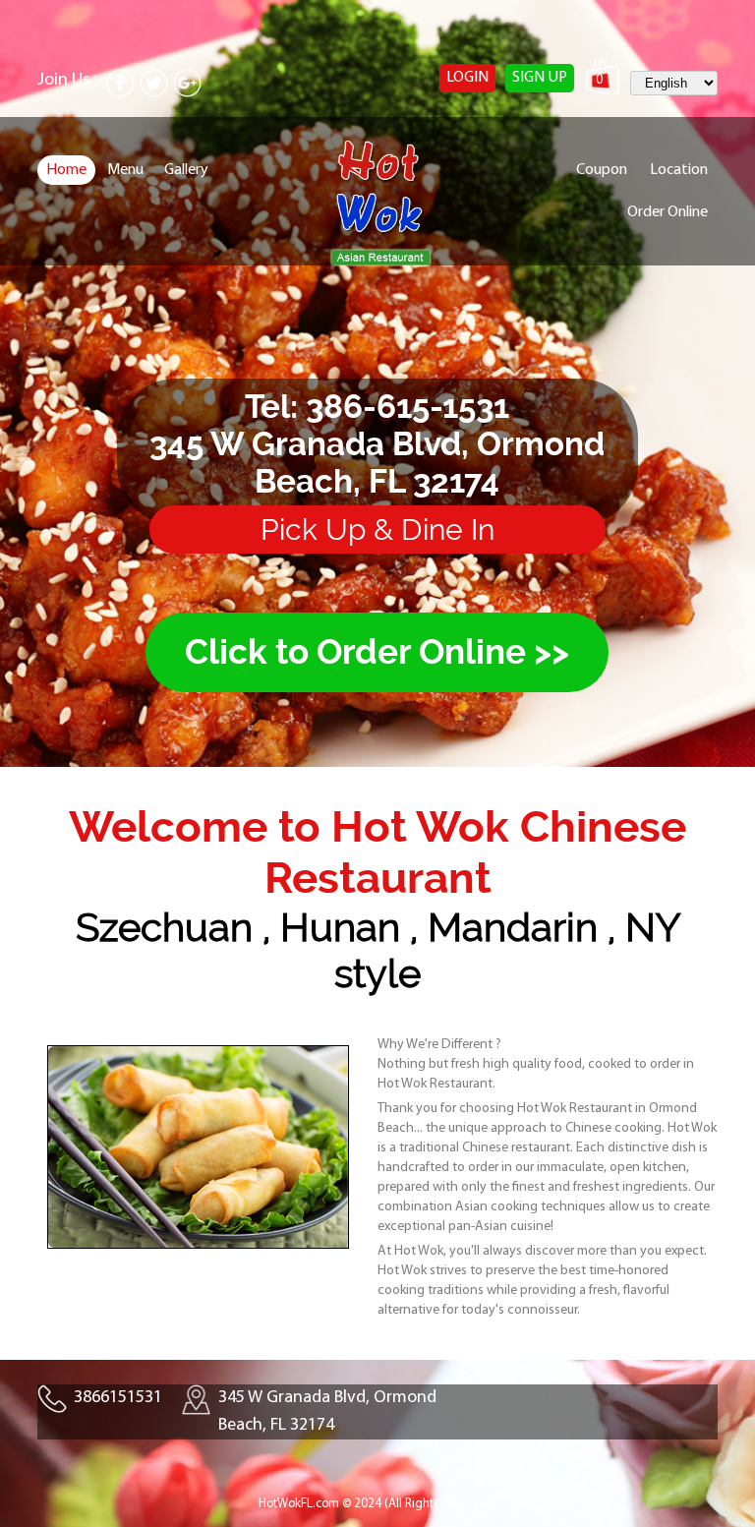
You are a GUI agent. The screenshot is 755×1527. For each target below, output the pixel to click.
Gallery (186, 170)
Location (679, 170)
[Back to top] (700, 1472)
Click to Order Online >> (377, 652)
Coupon (601, 170)
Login (467, 78)
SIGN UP (539, 78)
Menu (125, 170)
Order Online (667, 212)
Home (66, 170)
